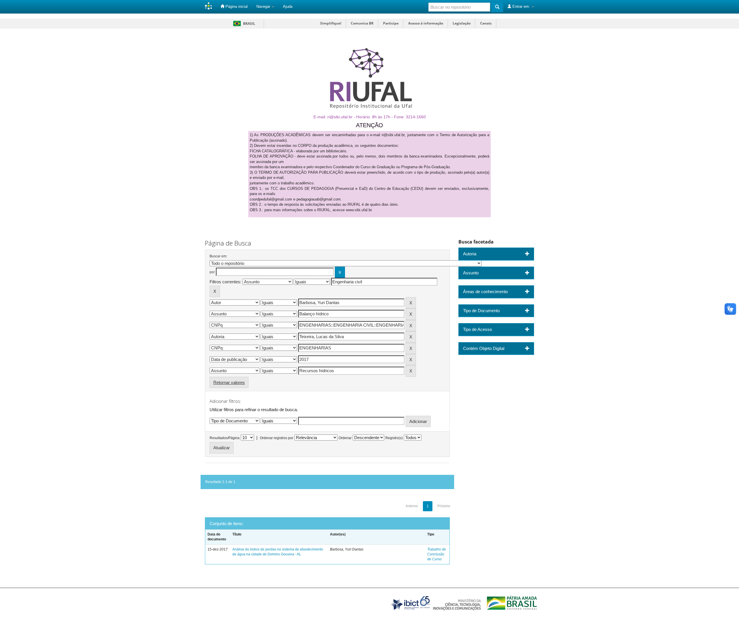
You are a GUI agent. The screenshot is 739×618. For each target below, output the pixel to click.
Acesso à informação (425, 23)
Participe (391, 23)
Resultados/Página (225, 438)
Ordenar (345, 438)
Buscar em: (218, 256)
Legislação (462, 23)
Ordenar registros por (276, 438)
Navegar (263, 6)
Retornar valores (229, 382)
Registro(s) (394, 438)
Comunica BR (362, 23)
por (212, 272)
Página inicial (236, 6)
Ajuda (287, 6)
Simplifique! (330, 23)
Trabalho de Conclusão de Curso (436, 554)
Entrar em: (521, 6)
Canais (486, 23)
